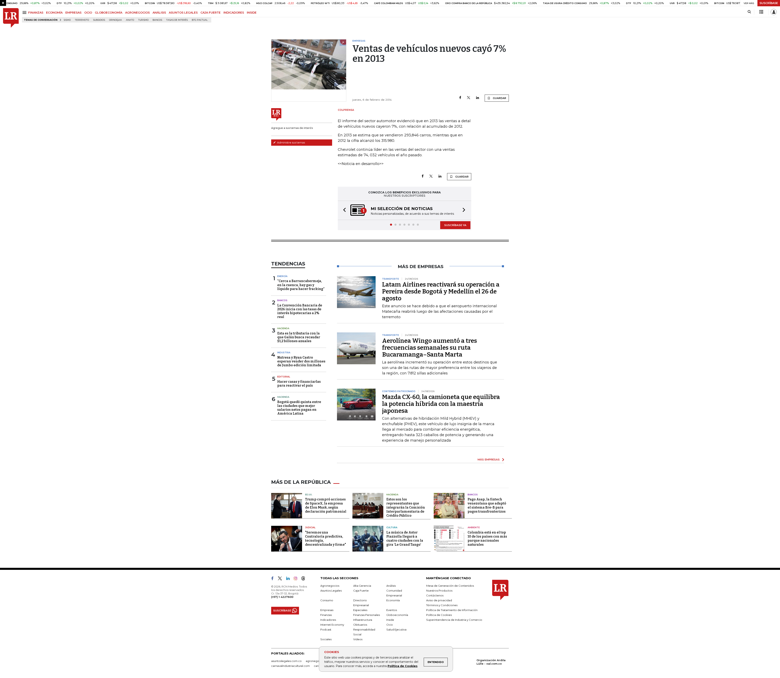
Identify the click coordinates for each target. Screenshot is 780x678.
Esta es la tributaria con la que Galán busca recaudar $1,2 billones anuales (298, 337)
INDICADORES (233, 12)
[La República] (11, 18)
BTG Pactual (200, 20)
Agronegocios (329, 585)
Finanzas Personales (366, 615)
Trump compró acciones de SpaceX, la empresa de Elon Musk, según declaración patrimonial (325, 505)
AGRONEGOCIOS (137, 12)
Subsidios (99, 20)
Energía (282, 276)
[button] (343, 210)
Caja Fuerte (361, 590)
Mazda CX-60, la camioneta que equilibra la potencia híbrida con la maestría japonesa (441, 403)
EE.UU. (308, 494)
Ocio (389, 624)
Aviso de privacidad (439, 600)
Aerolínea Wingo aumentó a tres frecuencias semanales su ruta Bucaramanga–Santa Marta (429, 347)
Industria (283, 352)
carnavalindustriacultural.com (290, 665)
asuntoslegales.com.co (286, 661)
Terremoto (82, 20)
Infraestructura (362, 619)
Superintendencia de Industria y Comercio (454, 619)
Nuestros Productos (439, 590)
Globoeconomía (397, 615)
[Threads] (305, 579)
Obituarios (360, 624)
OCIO (88, 12)
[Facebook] (460, 98)
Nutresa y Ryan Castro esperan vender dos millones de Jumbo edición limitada (301, 361)
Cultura (391, 527)
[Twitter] (468, 98)
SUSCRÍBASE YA (455, 225)
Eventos (391, 610)
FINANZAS (35, 12)
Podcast (325, 629)
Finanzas (326, 615)
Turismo (143, 20)
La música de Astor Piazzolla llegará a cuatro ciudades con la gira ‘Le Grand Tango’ (404, 538)
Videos (357, 639)
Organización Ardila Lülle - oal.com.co (491, 662)
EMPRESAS (73, 12)
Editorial (283, 376)
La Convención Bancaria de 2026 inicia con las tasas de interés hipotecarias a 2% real (299, 311)
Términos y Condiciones (441, 605)
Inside (390, 619)
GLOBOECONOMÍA (108, 12)
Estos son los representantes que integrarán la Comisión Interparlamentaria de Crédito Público (405, 507)
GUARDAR (499, 98)
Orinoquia (115, 20)
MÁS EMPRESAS (489, 459)
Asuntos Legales (331, 590)
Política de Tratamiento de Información (452, 610)
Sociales (326, 639)
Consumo (326, 600)
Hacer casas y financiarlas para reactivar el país (299, 383)
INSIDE (252, 12)
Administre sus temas (290, 142)
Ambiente (474, 527)
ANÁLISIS (159, 12)
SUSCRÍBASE (768, 3)
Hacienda (283, 328)
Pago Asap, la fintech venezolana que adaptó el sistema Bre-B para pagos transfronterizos (487, 505)
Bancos (157, 20)
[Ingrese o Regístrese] (774, 12)
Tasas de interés (177, 20)
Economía (393, 600)
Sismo (67, 20)
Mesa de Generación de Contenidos (450, 585)
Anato (130, 20)
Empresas (326, 610)
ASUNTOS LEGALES (183, 12)
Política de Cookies (402, 666)
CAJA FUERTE (210, 12)
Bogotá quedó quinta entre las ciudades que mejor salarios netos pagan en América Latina (299, 408)
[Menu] (25, 12)
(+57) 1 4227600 (282, 596)
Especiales (360, 610)
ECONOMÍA (54, 12)
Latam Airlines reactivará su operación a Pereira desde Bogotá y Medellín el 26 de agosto (440, 291)
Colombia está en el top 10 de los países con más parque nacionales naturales (487, 538)
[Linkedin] (477, 98)
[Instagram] (297, 579)
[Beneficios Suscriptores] (761, 12)
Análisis (391, 585)
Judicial (310, 527)
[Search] (749, 12)
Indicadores (328, 619)
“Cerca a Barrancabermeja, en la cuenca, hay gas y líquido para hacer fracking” (300, 285)
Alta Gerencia (362, 585)
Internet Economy (332, 624)
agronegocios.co (317, 661)
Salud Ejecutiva (396, 629)
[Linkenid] (289, 579)
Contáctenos (434, 595)
